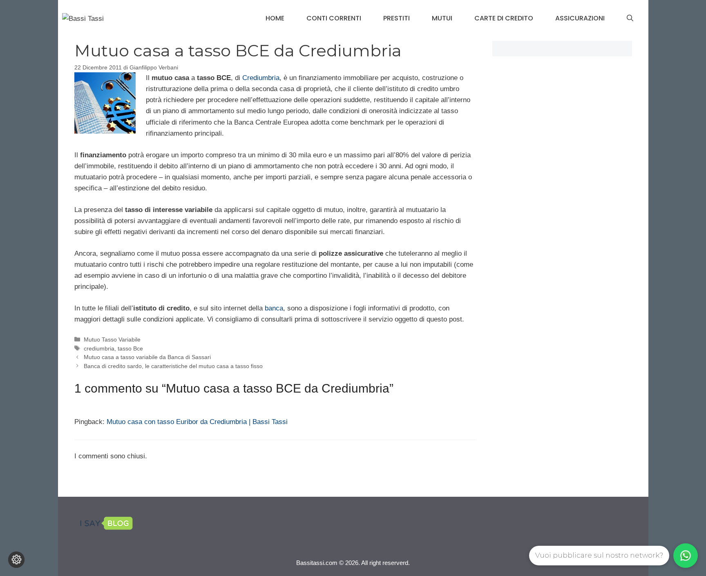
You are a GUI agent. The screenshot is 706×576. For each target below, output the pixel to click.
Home (275, 18)
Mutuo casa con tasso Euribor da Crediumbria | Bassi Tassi (197, 422)
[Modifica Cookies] (16, 559)
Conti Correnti (333, 18)
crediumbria (99, 348)
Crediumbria (260, 78)
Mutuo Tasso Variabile (112, 339)
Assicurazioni (580, 18)
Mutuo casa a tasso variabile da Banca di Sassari (147, 357)
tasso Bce (130, 348)
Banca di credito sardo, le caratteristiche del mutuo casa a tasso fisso (173, 366)
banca (274, 308)
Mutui (442, 18)
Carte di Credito (503, 18)
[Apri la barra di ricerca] (630, 18)
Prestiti (396, 18)
